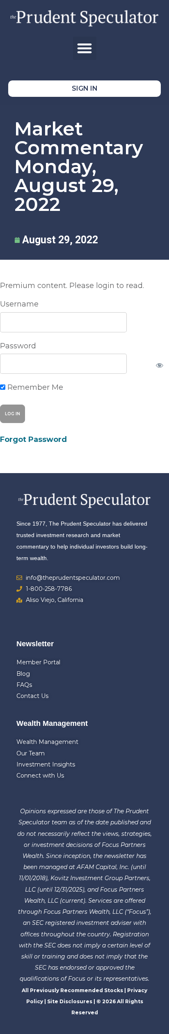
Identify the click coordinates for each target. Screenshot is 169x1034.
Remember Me (34, 387)
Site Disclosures (69, 1001)
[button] (84, 48)
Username (19, 304)
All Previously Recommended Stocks (72, 990)
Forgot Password (33, 439)
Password (18, 345)
